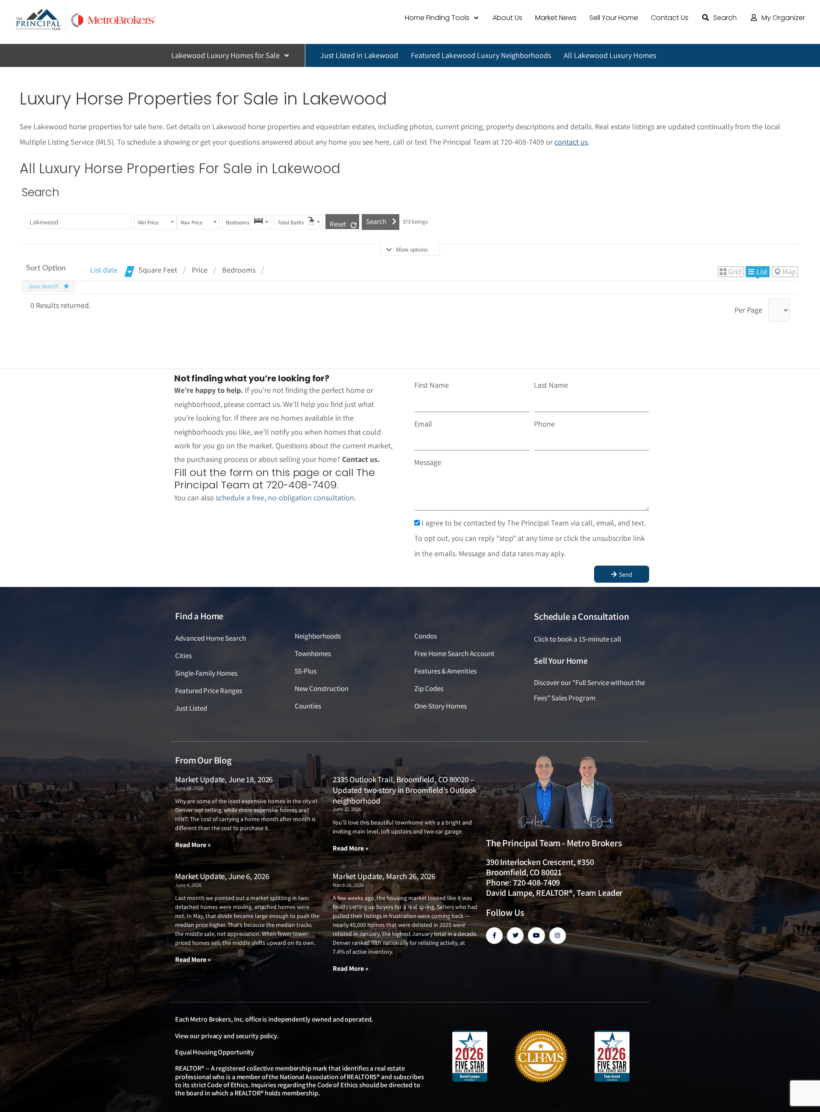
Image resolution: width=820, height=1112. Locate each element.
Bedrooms (238, 270)
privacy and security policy (239, 1035)
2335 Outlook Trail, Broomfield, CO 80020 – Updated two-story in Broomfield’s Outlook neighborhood (405, 789)
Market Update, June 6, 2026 (222, 876)
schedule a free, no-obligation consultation (285, 497)
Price (200, 270)
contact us (571, 142)
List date (103, 270)
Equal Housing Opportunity (214, 1052)
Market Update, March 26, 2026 (384, 876)
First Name (431, 385)
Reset (338, 224)
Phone (544, 424)
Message (427, 462)
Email (423, 424)
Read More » (193, 844)
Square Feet (157, 270)
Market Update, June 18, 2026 (223, 779)
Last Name (551, 385)
